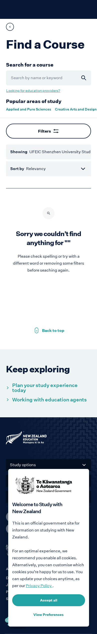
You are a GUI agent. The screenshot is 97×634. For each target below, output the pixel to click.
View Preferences (48, 614)
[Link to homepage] (48, 439)
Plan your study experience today (45, 388)
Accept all (48, 600)
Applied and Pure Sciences (28, 109)
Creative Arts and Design (76, 109)
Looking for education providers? (33, 90)
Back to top (48, 330)
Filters (44, 131)
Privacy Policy (39, 585)
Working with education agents (49, 399)
